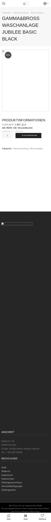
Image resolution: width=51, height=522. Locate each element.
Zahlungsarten (8, 490)
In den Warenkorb (29, 135)
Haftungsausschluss (11, 482)
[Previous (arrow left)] (0, 210)
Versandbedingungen (11, 486)
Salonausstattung (20, 12)
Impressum (7, 475)
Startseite (6, 12)
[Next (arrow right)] (1, 210)
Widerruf (5, 471)
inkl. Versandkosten (23, 128)
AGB (3, 467)
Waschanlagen (37, 12)
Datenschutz (7, 479)
